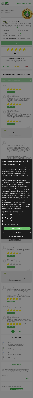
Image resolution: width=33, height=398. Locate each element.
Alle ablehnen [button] (17, 232)
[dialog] (16, 199)
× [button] (29, 161)
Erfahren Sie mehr (16, 208)
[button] (16, 236)
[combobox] (27, 161)
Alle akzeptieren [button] (17, 228)
